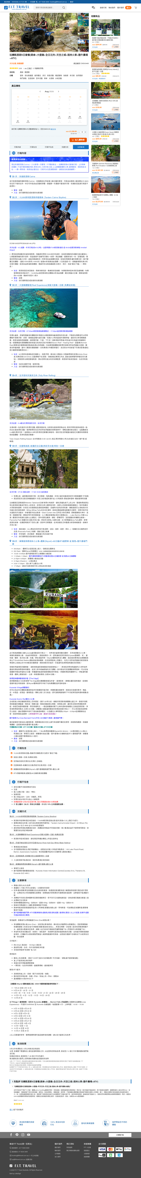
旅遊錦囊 (87, 1157)
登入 (128, 7)
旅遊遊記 (87, 1150)
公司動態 (57, 1153)
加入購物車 (80, 140)
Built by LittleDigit (15, 1173)
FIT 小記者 (87, 1147)
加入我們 (57, 1157)
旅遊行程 (103, 8)
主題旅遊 (87, 1153)
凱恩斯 (27, 72)
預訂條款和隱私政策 (72, 1150)
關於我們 (120, 8)
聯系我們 (112, 8)
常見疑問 (69, 1147)
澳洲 (21, 72)
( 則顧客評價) (38, 68)
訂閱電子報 (120, 1135)
